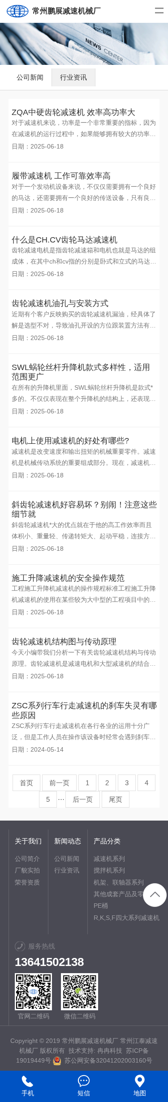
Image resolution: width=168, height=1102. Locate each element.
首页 (26, 783)
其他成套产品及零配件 (125, 894)
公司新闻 (30, 77)
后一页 (83, 799)
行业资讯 (73, 77)
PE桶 (101, 905)
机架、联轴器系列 (119, 882)
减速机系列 (109, 858)
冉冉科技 (109, 1050)
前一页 (59, 783)
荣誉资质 (27, 882)
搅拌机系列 (109, 870)
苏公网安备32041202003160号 (106, 1060)
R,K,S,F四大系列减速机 (126, 917)
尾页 (115, 799)
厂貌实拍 (27, 870)
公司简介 (27, 858)
